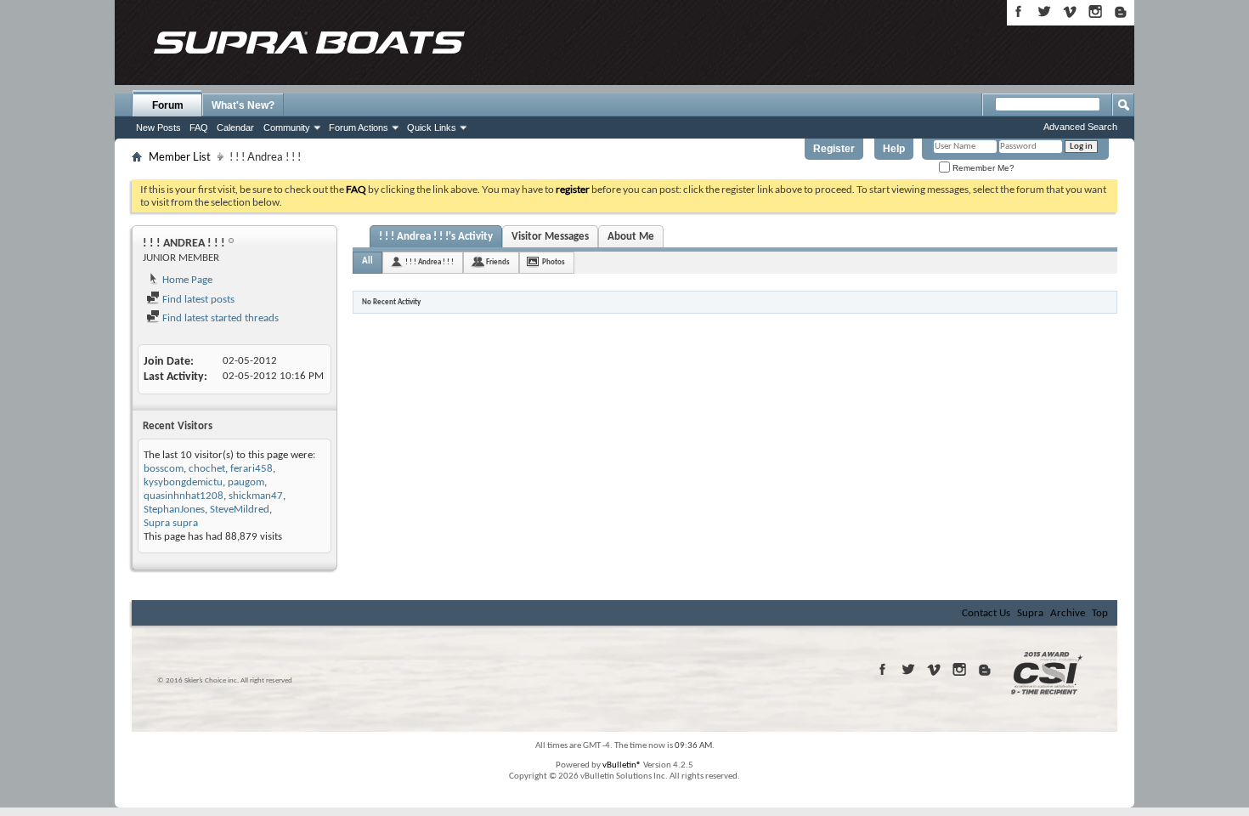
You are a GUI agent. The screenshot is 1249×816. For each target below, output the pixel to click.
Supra (1030, 613)
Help (894, 149)
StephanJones (174, 509)
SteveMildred (239, 509)
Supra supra (171, 523)
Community (286, 127)
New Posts (158, 127)
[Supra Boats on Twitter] (1044, 11)
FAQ (198, 127)
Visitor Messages (550, 236)
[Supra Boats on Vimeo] (1070, 11)
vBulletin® (621, 765)
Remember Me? (982, 168)
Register (834, 149)
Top (1100, 613)
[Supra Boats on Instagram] (1095, 11)
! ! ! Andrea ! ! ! (429, 262)
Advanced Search (1080, 127)
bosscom (164, 468)
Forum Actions (358, 127)
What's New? (243, 105)
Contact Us (986, 613)
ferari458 (251, 468)
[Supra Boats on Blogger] (1121, 11)
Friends (498, 262)
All (367, 261)
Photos (553, 262)
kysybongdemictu (183, 482)
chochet (207, 468)
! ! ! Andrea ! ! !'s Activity (436, 236)
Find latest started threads (219, 318)
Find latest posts (197, 299)
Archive (1067, 613)
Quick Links (431, 127)
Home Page (186, 280)
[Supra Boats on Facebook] (1019, 11)
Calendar (235, 127)
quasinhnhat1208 (183, 496)
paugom (246, 482)
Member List (180, 156)
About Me (631, 236)
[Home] (308, 42)
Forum (168, 105)
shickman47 (256, 496)
